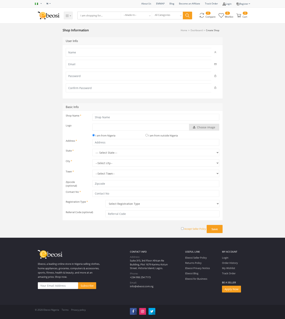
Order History (230, 263)
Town (70, 171)
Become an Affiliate (189, 3)
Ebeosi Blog (191, 273)
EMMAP (160, 3)
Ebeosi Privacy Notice (197, 268)
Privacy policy (78, 309)
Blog (171, 3)
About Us (146, 3)
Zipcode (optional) (71, 183)
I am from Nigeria (105, 135)
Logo (69, 125)
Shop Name (73, 115)
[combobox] (136, 15)
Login (228, 3)
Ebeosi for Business (196, 278)
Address (71, 140)
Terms (65, 309)
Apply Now (231, 289)
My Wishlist (228, 268)
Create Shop (212, 30)
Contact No (73, 192)
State (70, 150)
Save (215, 229)
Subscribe (87, 285)
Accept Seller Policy (195, 229)
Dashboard (197, 30)
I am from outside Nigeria (163, 135)
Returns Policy (193, 263)
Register (243, 3)
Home (184, 30)
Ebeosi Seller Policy (196, 257)
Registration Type (77, 201)
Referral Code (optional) (79, 212)
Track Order (211, 3)
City (69, 161)
